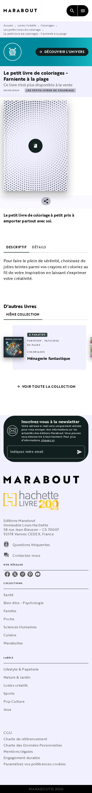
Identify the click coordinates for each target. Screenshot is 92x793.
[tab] (16, 247)
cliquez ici (47, 440)
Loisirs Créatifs (27, 25)
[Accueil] (22, 10)
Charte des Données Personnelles (33, 745)
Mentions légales (18, 751)
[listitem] (7, 574)
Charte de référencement (25, 739)
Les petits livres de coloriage (22, 29)
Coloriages (47, 25)
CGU (8, 732)
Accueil (8, 25)
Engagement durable (22, 757)
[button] (62, 52)
